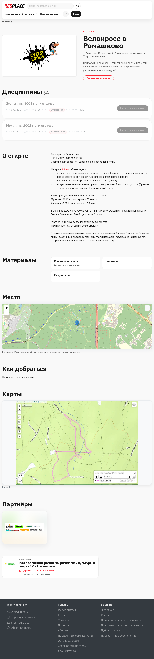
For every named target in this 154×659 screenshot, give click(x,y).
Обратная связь (20, 627)
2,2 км (65, 169)
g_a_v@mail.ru (26, 570)
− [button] (7, 312)
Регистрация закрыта (98, 78)
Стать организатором (72, 646)
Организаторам (68, 640)
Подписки (64, 625)
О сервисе (107, 610)
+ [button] (7, 308)
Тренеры (64, 620)
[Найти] (78, 6)
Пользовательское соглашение (121, 620)
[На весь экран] (147, 308)
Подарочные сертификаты (75, 635)
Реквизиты (108, 615)
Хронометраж (67, 651)
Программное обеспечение (118, 635)
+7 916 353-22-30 (45, 570)
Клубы (62, 615)
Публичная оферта (113, 630)
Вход (76, 13)
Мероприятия (12, 13)
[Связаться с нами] (66, 14)
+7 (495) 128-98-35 (22, 617)
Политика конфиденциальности (122, 625)
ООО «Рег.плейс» (18, 611)
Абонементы (66, 630)
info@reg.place (19, 622)
